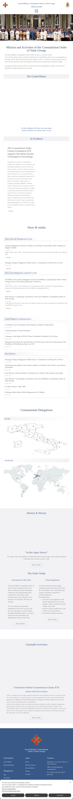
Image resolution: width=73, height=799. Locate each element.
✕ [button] (70, 782)
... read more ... (11, 211)
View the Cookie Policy (9, 789)
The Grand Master (36, 76)
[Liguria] (17, 431)
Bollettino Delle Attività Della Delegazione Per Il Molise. (25, 392)
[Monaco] (36, 477)
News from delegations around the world (21, 273)
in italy (7, 419)
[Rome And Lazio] (36, 439)
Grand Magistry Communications (18, 319)
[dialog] (36, 789)
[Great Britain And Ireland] (35, 474)
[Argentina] (23, 491)
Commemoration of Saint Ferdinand (17, 331)
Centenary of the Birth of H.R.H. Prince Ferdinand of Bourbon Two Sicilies (31, 336)
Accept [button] (13, 795)
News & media (36, 227)
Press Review (10, 354)
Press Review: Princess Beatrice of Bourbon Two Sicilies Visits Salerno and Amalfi (34, 373)
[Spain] (35, 477)
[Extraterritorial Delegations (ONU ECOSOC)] (22, 477)
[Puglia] (59, 442)
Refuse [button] (36, 795)
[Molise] (47, 439)
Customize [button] (60, 795)
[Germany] (37, 475)
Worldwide (9, 460)
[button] (36, 11)
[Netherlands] (36, 474)
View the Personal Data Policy (11, 791)
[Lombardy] (21, 427)
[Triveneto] (33, 426)
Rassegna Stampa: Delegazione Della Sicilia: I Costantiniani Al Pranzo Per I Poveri (34, 263)
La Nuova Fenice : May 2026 (15, 386)
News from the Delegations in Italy (18, 239)
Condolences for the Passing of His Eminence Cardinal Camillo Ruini (29, 325)
